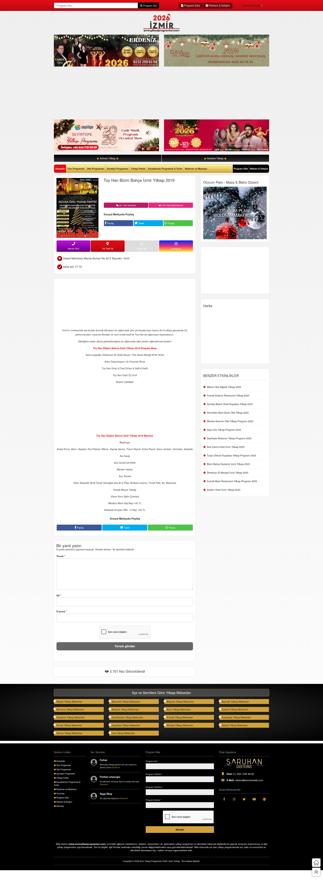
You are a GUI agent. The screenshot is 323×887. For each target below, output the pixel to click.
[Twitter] (244, 799)
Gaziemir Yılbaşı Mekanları (71, 717)
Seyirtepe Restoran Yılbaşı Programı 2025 (229, 438)
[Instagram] (234, 799)
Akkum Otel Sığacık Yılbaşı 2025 (224, 387)
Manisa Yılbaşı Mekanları (180, 725)
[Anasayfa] (316, 862)
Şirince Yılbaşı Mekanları (69, 733)
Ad (58, 595)
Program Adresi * (153, 799)
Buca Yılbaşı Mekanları (179, 709)
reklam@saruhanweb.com (245, 780)
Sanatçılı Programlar (117, 168)
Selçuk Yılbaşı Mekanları (235, 725)
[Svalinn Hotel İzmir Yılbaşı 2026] (216, 135)
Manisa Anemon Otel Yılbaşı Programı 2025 (230, 421)
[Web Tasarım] (244, 763)
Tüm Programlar (75, 168)
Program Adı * (152, 761)
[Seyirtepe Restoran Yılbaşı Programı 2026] (106, 135)
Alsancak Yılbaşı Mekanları (126, 701)
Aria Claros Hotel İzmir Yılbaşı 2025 (225, 447)
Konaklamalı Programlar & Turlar (165, 168)
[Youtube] (254, 799)
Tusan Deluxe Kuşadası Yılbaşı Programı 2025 (231, 455)
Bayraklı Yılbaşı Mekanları (235, 701)
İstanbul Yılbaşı (215, 158)
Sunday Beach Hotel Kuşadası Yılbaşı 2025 (230, 404)
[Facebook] (224, 799)
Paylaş (110, 223)
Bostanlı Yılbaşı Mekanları (125, 709)
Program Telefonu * (154, 787)
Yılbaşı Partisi (138, 168)
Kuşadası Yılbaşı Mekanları (126, 725)
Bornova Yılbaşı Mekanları (70, 709)
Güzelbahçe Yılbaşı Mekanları (127, 717)
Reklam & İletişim (219, 5)
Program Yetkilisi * (154, 774)
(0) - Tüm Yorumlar (127, 205)
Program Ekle (191, 5)
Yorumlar (60, 793)
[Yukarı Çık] (316, 872)
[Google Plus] (264, 799)
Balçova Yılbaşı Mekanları (180, 701)
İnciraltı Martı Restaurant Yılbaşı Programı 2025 (232, 481)
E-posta (61, 611)
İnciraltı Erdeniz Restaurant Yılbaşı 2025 (228, 395)
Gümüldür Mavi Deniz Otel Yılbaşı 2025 (228, 412)
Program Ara (149, 5)
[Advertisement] (155, 93)
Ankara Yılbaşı (108, 158)
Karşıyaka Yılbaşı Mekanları (236, 717)
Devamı (115, 767)
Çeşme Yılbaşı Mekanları (235, 709)
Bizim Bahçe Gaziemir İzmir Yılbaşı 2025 (228, 464)
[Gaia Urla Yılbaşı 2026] (216, 50)
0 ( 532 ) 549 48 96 (240, 773)
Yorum (60, 556)
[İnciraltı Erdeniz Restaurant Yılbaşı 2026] (106, 50)
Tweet (141, 223)
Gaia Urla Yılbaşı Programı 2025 (224, 429)
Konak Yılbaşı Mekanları (69, 725)
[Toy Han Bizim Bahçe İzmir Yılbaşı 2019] (77, 207)
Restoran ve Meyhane (196, 168)
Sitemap (60, 806)
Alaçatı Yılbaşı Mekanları (69, 701)
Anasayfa (60, 168)
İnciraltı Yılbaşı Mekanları (180, 717)
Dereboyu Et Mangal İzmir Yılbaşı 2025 (227, 472)
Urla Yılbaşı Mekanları (123, 733)
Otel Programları (95, 168)
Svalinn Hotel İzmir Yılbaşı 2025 (223, 489)
